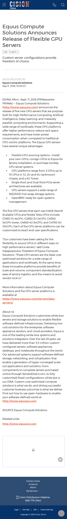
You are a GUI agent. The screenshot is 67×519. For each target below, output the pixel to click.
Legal (16, 510)
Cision (37, 514)
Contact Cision (33, 481)
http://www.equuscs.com (20, 107)
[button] (54, 5)
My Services (32, 491)
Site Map (26, 510)
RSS (35, 510)
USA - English (10, 52)
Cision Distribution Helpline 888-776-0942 (34, 499)
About (33, 487)
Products (33, 484)
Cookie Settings (46, 510)
